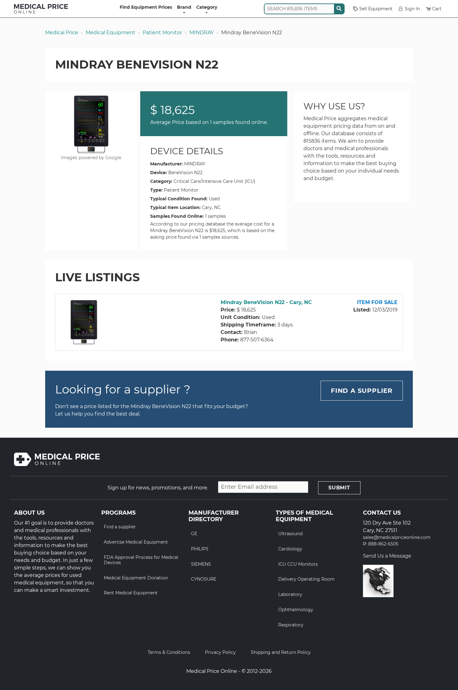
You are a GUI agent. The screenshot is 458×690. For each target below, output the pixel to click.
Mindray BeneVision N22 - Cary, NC (266, 302)
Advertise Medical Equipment (136, 542)
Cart (436, 9)
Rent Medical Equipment (131, 593)
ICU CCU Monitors (298, 564)
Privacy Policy (220, 652)
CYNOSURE (203, 579)
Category (206, 7)
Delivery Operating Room (306, 579)
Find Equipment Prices (146, 7)
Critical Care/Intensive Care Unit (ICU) (214, 181)
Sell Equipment (376, 9)
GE (194, 533)
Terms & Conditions (169, 652)
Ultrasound (290, 533)
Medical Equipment (110, 33)
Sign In (412, 9)
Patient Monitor (162, 33)
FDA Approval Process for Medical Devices (141, 559)
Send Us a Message (387, 556)
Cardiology (290, 549)
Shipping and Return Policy (281, 652)
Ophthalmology (295, 609)
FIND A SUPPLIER (362, 390)
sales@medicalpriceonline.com (397, 537)
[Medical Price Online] (41, 8)
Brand (184, 7)
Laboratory (290, 594)
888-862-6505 (383, 544)
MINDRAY (201, 33)
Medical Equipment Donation (136, 578)
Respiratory (290, 625)
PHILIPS (199, 549)
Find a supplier (120, 527)
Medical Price (61, 33)
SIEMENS (201, 564)
